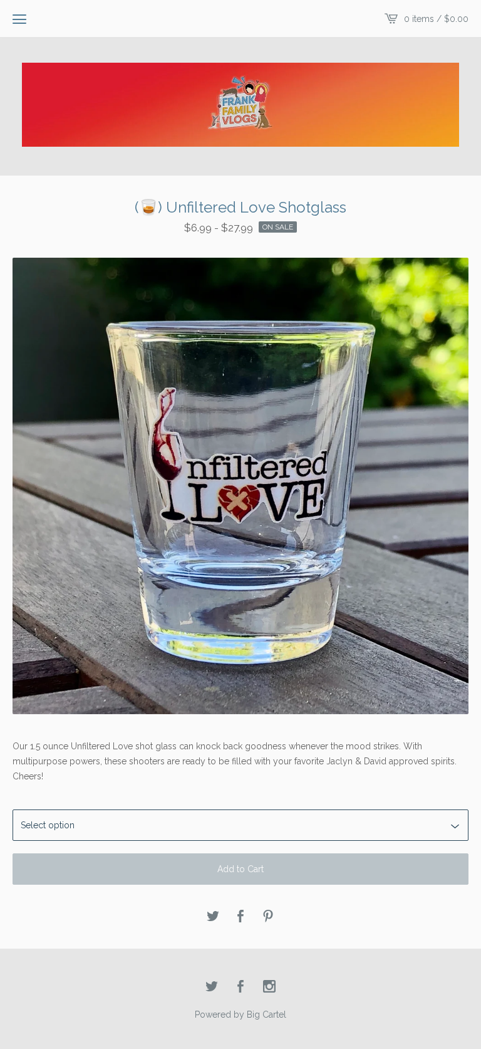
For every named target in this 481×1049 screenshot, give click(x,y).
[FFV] (240, 105)
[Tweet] (213, 917)
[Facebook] (240, 987)
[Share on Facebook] (240, 917)
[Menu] (19, 18)
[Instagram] (269, 987)
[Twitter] (211, 987)
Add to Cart (240, 869)
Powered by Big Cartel (240, 1014)
